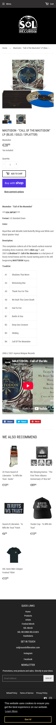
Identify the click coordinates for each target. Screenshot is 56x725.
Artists (28, 620)
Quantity (5, 158)
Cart (52, 4)
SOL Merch (28, 628)
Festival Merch (28, 624)
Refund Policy (11, 693)
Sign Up (48, 678)
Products (28, 615)
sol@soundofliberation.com (28, 647)
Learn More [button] (11, 711)
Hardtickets (28, 636)
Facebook (28, 659)
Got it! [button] (28, 719)
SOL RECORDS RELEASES (28, 632)
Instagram (28, 653)
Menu (8, 4)
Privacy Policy (41, 693)
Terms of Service (26, 693)
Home (4, 48)
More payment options (14, 191)
